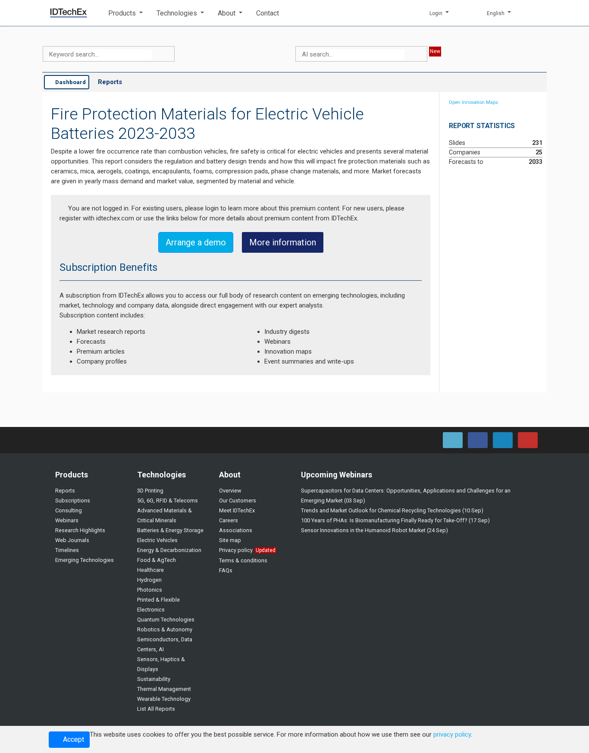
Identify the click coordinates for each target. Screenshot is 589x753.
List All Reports (156, 709)
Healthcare (150, 570)
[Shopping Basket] (534, 13)
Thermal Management (164, 689)
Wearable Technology (164, 699)
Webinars (66, 520)
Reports (110, 82)
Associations (235, 530)
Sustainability (153, 679)
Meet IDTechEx (237, 510)
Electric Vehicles (157, 540)
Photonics (149, 590)
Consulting (68, 510)
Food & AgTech (156, 560)
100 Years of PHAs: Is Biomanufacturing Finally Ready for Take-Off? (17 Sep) (395, 520)
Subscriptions (72, 500)
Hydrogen (149, 580)
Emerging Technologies (84, 560)
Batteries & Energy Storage (170, 530)
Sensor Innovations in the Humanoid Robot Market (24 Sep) (374, 530)
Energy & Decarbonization (169, 550)
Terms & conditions (243, 560)
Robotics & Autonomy (164, 629)
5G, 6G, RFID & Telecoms (167, 500)
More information (282, 242)
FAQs (225, 570)
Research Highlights (80, 530)
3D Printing (150, 490)
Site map (230, 540)
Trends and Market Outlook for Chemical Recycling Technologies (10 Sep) (392, 510)
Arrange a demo (196, 242)
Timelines (67, 550)
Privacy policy (236, 550)
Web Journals (72, 540)
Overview (230, 490)
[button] (125, 13)
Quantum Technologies (165, 619)
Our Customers (237, 500)
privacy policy (452, 734)
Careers (228, 520)
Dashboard (70, 81)
